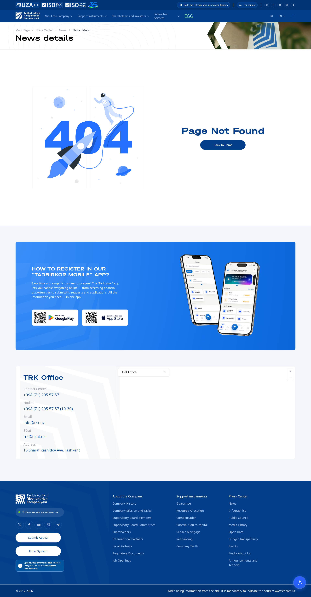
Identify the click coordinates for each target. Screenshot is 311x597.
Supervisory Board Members (132, 518)
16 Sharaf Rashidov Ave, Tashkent (51, 450)
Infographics (237, 511)
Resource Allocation (190, 511)
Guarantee (183, 503)
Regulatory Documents (128, 553)
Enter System (38, 551)
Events (233, 546)
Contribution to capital (192, 525)
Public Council (238, 518)
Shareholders (122, 532)
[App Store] (105, 318)
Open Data (236, 532)
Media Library (238, 525)
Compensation (186, 518)
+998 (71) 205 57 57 (41, 394)
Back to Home (222, 145)
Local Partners (122, 546)
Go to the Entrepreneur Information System (206, 5)
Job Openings (122, 560)
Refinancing (184, 539)
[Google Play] (55, 318)
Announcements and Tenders (243, 562)
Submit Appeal (38, 538)
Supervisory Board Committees (134, 525)
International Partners (128, 539)
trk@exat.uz (34, 436)
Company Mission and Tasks (132, 511)
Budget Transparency (243, 539)
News (232, 503)
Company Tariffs (187, 546)
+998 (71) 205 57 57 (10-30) (48, 408)
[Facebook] (266, 5)
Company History (124, 503)
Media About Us (240, 553)
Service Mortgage (188, 532)
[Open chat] (299, 582)
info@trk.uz (34, 422)
